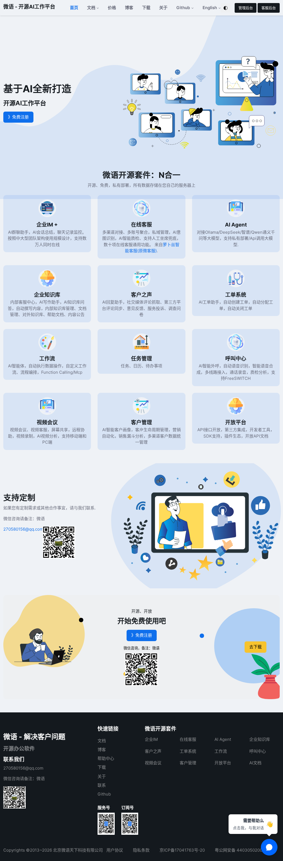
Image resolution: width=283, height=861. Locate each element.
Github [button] (183, 7)
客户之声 (141, 295)
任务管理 (141, 359)
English (210, 7)
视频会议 (47, 422)
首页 (74, 7)
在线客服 (141, 225)
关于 (163, 7)
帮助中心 (106, 758)
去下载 (255, 646)
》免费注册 (18, 117)
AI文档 (255, 762)
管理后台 (246, 8)
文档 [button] (91, 7)
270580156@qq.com (23, 529)
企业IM (151, 739)
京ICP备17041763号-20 (182, 850)
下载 (146, 7)
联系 (102, 785)
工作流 (47, 359)
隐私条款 (141, 850)
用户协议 (114, 850)
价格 (112, 7)
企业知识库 (47, 295)
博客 (129, 7)
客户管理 (141, 422)
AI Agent (236, 225)
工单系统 (235, 295)
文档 (102, 740)
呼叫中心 (235, 359)
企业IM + (47, 225)
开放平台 (235, 422)
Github (104, 794)
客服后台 (268, 8)
